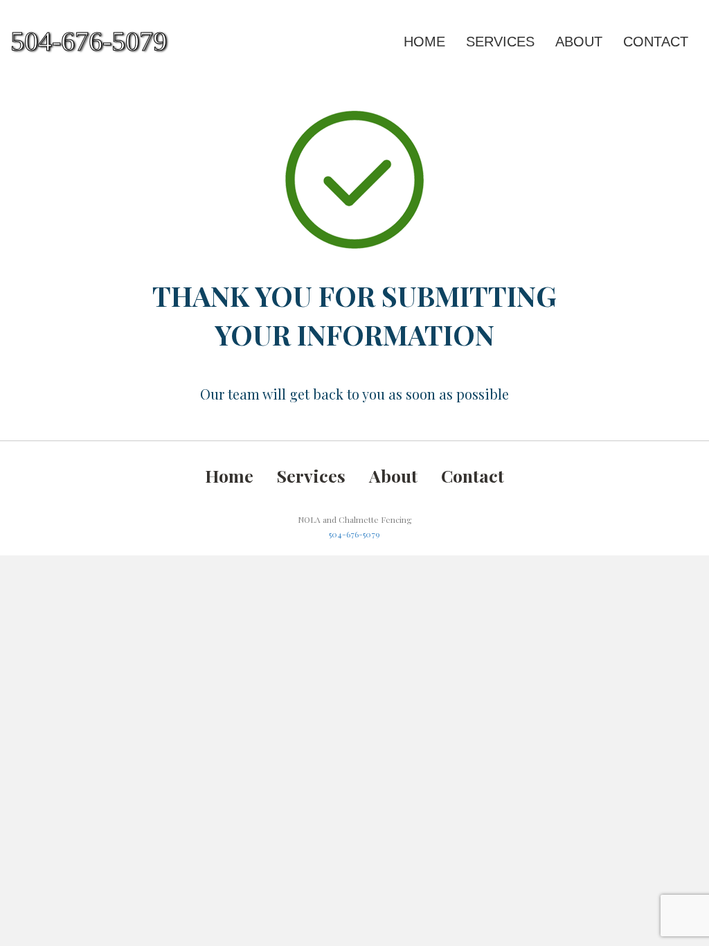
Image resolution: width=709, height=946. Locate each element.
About (578, 41)
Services (500, 41)
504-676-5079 (354, 533)
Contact (655, 41)
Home (424, 41)
